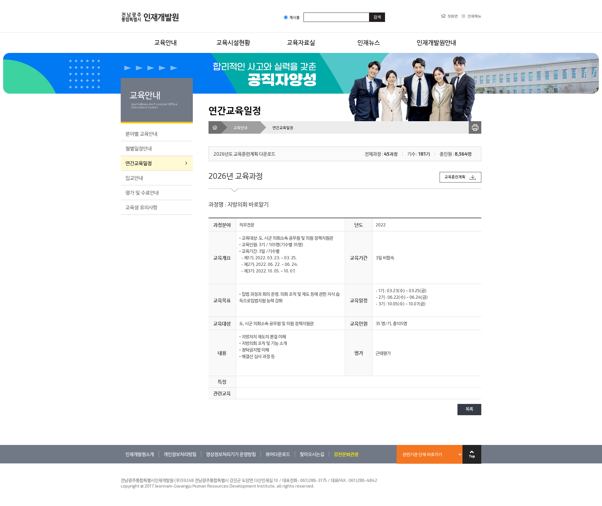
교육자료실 (301, 42)
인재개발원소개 (139, 454)
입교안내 (134, 178)
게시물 (294, 17)
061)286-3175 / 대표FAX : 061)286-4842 (338, 480)
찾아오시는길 (312, 454)
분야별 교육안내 (141, 134)
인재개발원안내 (436, 42)
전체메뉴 (474, 16)
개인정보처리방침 (180, 454)
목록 (469, 409)
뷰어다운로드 (278, 454)
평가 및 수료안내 (142, 192)
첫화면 (452, 16)
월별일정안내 (138, 148)
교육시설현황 (233, 42)
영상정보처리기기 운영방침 (231, 454)
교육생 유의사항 (141, 207)
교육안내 (165, 42)
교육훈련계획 (455, 177)
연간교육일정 (138, 163)
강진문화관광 (346, 454)
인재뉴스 (368, 42)
